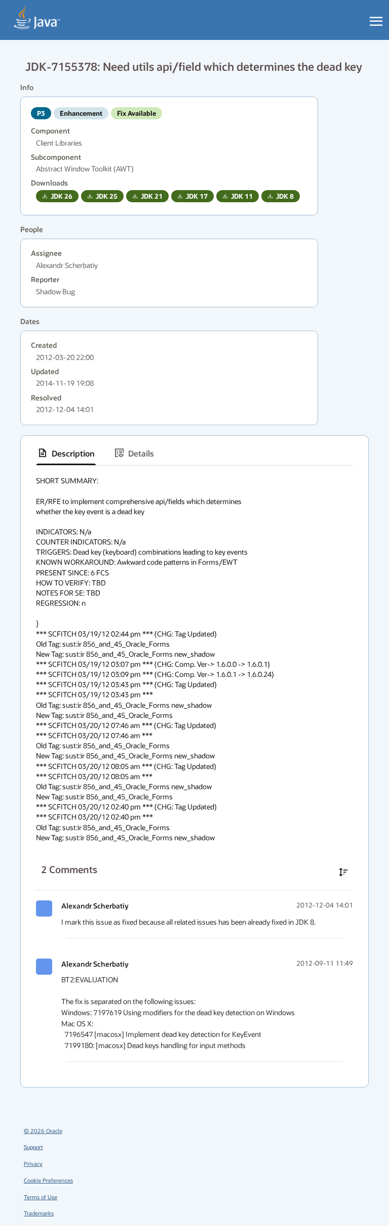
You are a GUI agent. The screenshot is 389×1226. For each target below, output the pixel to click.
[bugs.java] (37, 18)
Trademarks (39, 1213)
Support (33, 1147)
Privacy (33, 1163)
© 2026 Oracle (43, 1130)
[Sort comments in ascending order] (343, 872)
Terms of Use (40, 1197)
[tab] (66, 453)
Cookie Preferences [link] (48, 1180)
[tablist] (194, 453)
